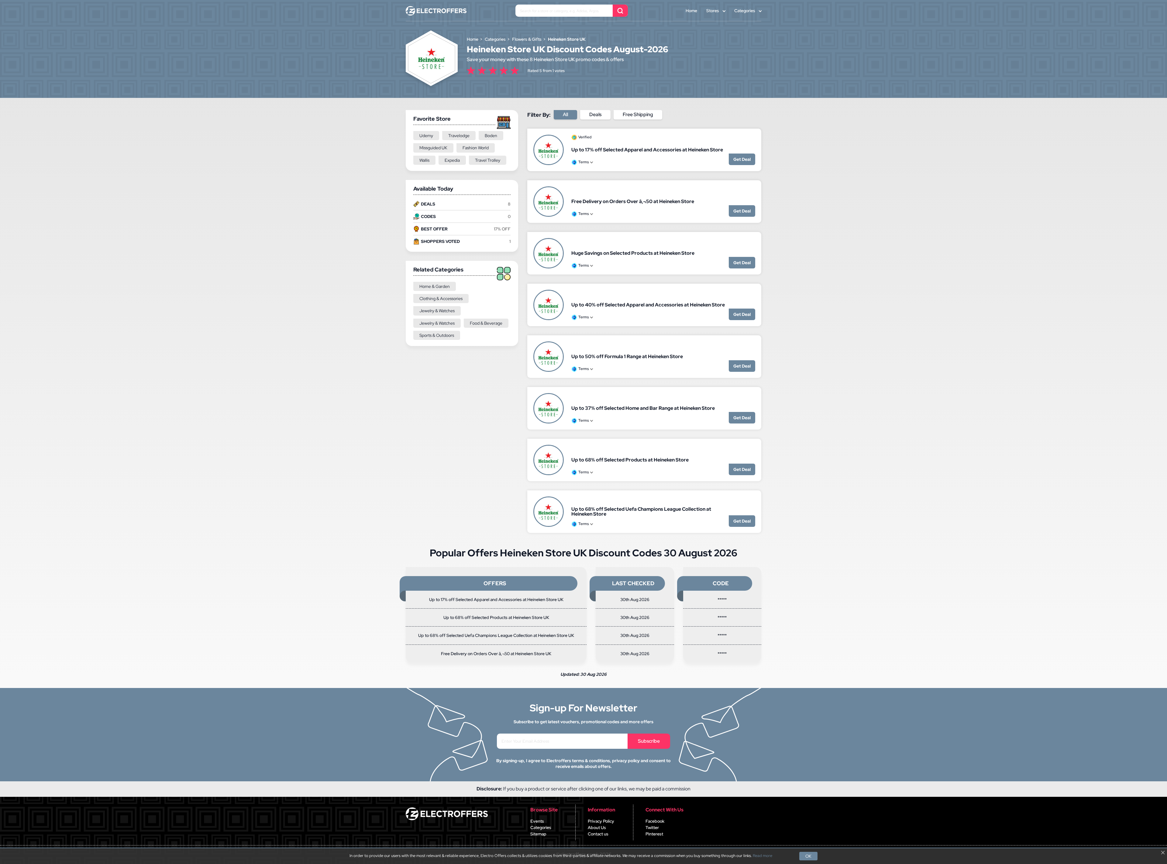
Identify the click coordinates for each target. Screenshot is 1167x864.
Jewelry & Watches (437, 310)
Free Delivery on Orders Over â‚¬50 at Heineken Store (632, 201)
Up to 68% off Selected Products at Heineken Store (630, 460)
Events (537, 821)
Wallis (424, 160)
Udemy (426, 135)
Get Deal (742, 159)
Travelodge (459, 135)
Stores (712, 10)
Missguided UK (433, 147)
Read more (762, 855)
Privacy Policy (601, 821)
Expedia (452, 160)
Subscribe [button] (649, 741)
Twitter (652, 827)
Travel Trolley (487, 160)
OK (808, 856)
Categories (744, 10)
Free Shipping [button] (638, 114)
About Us (597, 827)
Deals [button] (595, 114)
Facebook (654, 821)
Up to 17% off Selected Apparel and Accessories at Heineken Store (647, 150)
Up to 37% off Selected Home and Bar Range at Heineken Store (643, 408)
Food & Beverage (486, 323)
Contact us (598, 834)
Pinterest (654, 834)
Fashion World (476, 147)
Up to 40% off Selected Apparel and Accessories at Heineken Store (648, 305)
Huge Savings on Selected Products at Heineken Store (632, 253)
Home (691, 10)
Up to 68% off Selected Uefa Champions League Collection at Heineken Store (641, 511)
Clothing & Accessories (441, 298)
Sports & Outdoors (436, 335)
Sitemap (538, 834)
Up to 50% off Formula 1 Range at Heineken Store (627, 356)
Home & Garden (434, 286)
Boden (491, 135)
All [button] (565, 114)
